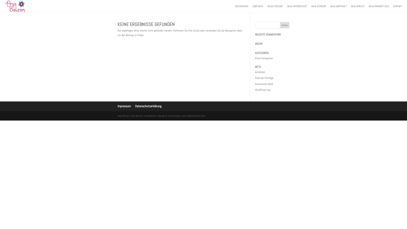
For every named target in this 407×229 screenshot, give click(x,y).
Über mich (257, 6)
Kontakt (397, 6)
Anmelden (260, 72)
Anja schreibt (318, 6)
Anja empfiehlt (338, 6)
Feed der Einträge (264, 78)
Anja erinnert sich (379, 6)
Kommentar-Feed (264, 84)
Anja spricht (358, 6)
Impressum (124, 106)
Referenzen (241, 6)
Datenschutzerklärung (148, 106)
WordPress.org (262, 90)
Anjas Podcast (275, 6)
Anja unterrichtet (297, 6)
